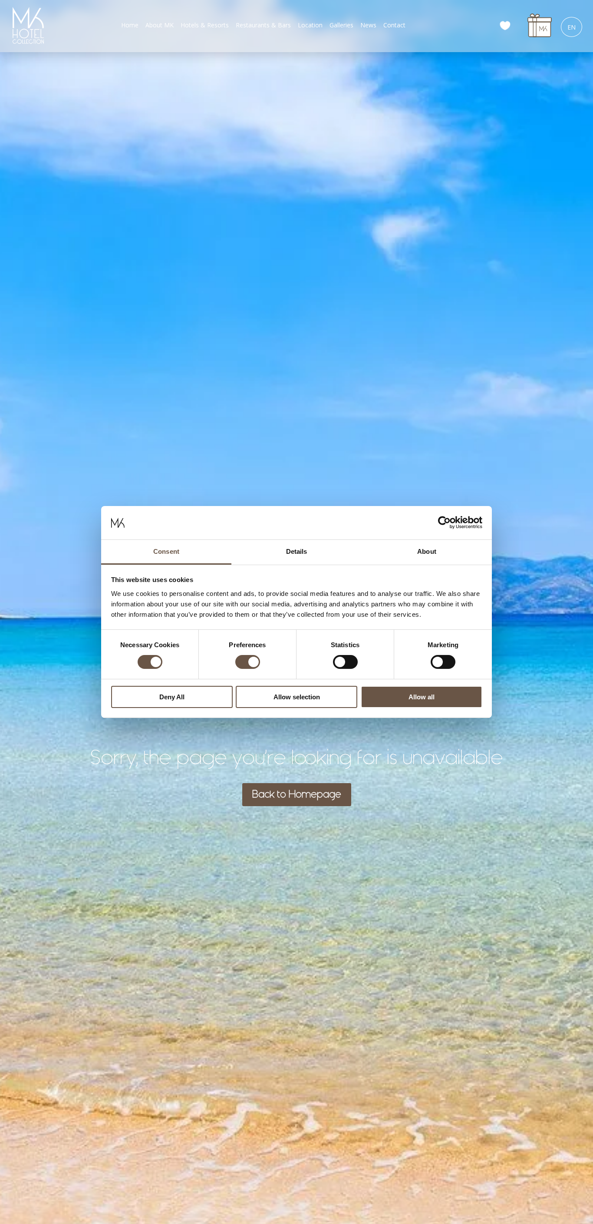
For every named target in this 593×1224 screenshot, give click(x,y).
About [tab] (426, 551)
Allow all (422, 697)
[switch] (247, 662)
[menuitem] (130, 25)
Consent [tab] (166, 551)
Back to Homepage (296, 794)
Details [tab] (296, 551)
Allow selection (296, 697)
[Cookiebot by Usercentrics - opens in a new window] (444, 522)
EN (571, 27)
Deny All (171, 697)
